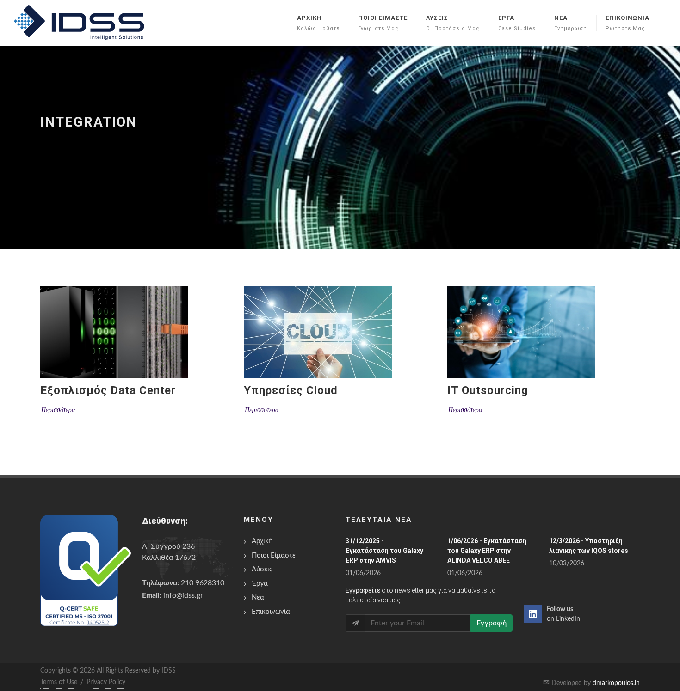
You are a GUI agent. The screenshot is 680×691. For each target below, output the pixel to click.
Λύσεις (262, 569)
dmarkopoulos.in (616, 683)
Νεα (258, 597)
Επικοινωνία (271, 611)
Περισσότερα (58, 409)
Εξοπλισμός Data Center (108, 390)
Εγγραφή (491, 623)
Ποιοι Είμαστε (274, 555)
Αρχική (262, 541)
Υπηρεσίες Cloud (291, 390)
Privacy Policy (106, 682)
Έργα (260, 583)
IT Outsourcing (487, 390)
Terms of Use (58, 682)
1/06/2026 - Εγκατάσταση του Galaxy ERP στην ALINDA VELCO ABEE (486, 550)
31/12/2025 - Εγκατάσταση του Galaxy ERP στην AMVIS (384, 550)
